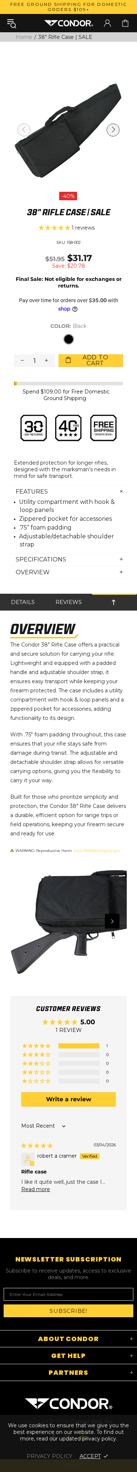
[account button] (107, 23)
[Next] (112, 921)
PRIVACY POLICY (49, 1456)
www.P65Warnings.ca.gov (96, 850)
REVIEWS (69, 601)
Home (24, 37)
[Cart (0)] (125, 23)
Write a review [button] (68, 1099)
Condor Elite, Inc (68, 23)
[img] (37, 1145)
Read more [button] (35, 1189)
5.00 (87, 1022)
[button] (55, 227)
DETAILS (23, 601)
